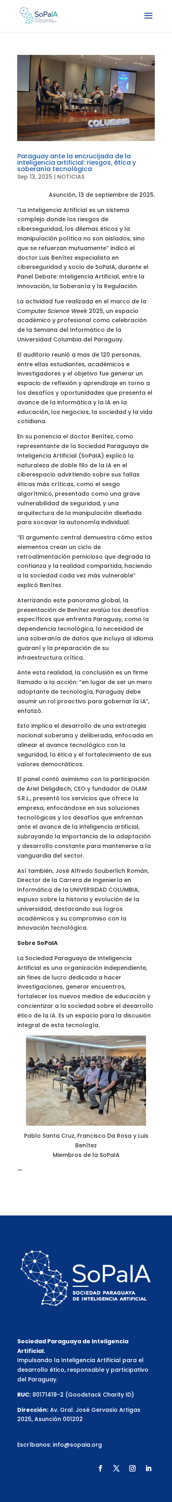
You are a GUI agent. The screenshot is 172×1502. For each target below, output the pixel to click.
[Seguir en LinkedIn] (148, 1468)
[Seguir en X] (116, 1468)
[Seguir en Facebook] (100, 1468)
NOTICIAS (70, 177)
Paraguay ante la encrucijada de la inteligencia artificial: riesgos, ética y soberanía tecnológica (76, 162)
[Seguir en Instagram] (132, 1468)
